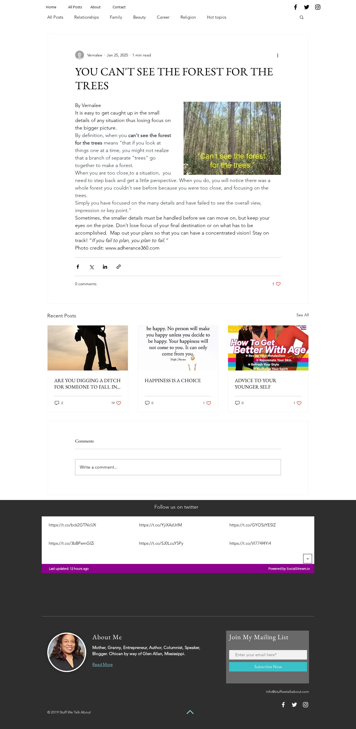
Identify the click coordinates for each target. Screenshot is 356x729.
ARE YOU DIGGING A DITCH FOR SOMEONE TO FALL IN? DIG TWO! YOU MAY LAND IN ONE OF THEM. (87, 383)
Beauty (139, 17)
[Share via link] (118, 266)
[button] (301, 17)
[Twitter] (306, 7)
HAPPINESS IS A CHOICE (173, 380)
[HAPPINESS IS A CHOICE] (178, 347)
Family (116, 17)
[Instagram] (317, 7)
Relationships (86, 17)
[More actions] (277, 55)
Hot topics (216, 17)
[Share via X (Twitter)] (91, 266)
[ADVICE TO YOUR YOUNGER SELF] (268, 347)
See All (302, 314)
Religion (188, 17)
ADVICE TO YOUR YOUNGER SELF (255, 383)
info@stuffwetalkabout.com (287, 692)
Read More (102, 664)
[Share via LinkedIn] (105, 266)
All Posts (55, 17)
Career (163, 17)
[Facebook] (295, 7)
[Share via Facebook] (77, 266)
